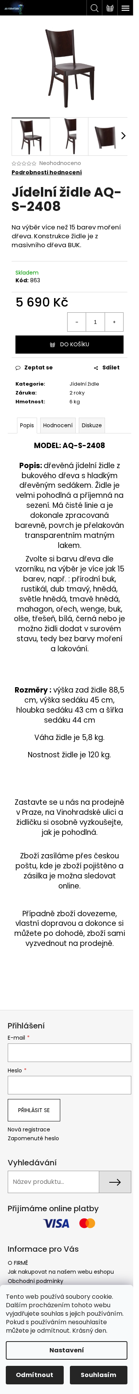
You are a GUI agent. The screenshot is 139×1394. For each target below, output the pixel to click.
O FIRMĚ (18, 1263)
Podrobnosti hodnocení (47, 172)
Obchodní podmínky (35, 1281)
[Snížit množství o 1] (77, 322)
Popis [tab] (27, 425)
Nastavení (66, 1350)
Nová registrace (29, 1129)
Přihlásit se (34, 1110)
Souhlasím (98, 1374)
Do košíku (74, 344)
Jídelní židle (84, 384)
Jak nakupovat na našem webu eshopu (61, 1272)
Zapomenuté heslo (33, 1138)
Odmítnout (34, 1374)
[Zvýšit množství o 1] (114, 322)
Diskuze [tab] (92, 425)
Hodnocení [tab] (58, 425)
